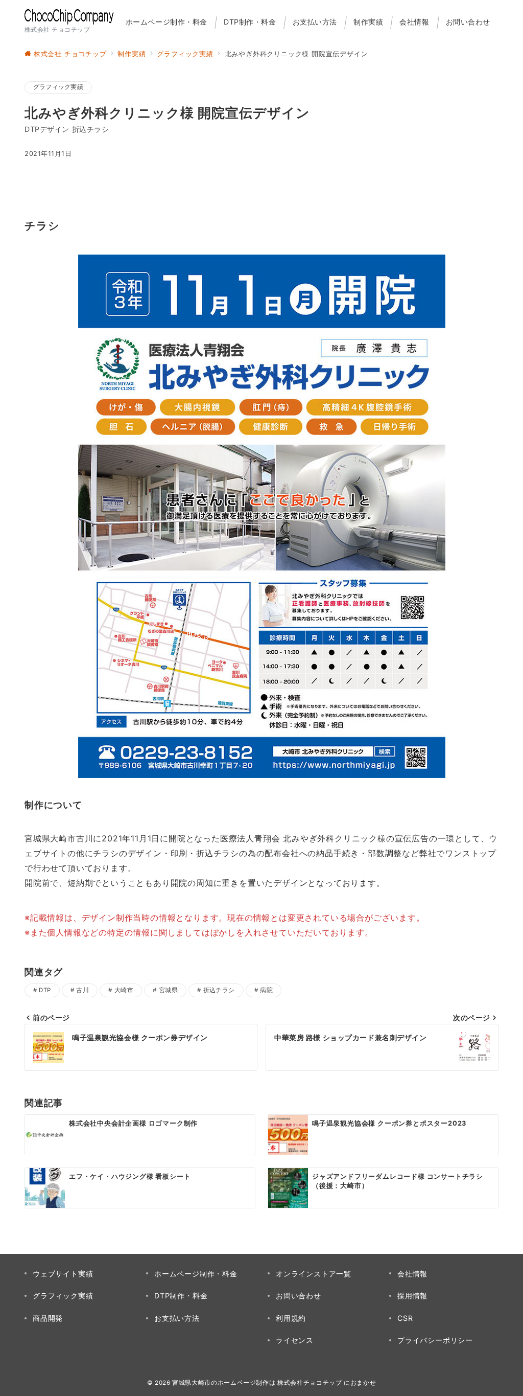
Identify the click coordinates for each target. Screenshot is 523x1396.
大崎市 (123, 990)
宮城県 (168, 990)
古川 (82, 990)
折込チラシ (219, 990)
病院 (266, 990)
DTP (45, 990)
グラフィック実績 (58, 86)
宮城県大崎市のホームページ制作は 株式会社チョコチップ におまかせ (274, 1382)
